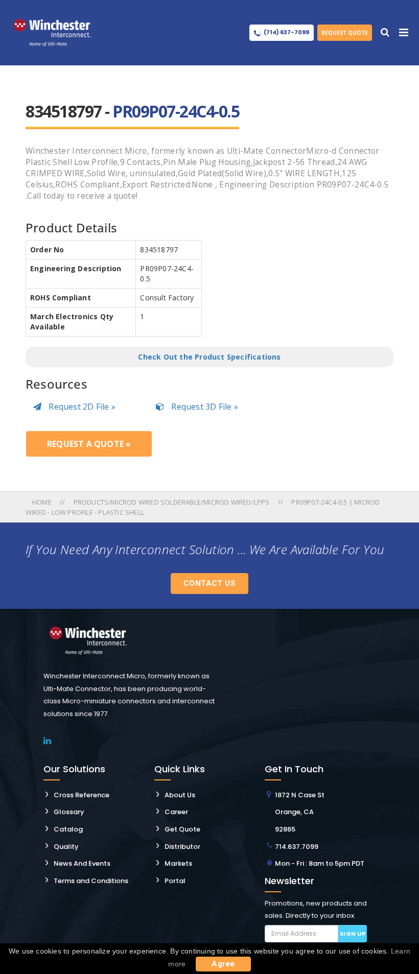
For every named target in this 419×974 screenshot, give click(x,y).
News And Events (82, 863)
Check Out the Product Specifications (209, 357)
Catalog (68, 829)
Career (176, 812)
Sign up (353, 934)
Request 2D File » (80, 406)
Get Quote (182, 829)
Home (42, 502)
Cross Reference (81, 795)
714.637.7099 (296, 846)
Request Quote (344, 32)
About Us (180, 795)
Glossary (69, 812)
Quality (66, 846)
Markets (178, 863)
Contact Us (209, 583)
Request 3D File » (203, 406)
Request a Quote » (89, 443)
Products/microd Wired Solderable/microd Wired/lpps (172, 502)
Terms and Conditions (91, 881)
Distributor (182, 846)
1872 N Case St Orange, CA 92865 (299, 812)
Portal (175, 881)
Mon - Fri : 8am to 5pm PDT (319, 863)
